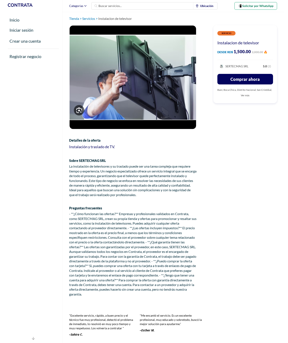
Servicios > (90, 18)
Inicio (14, 19)
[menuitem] (205, 6)
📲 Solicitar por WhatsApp (255, 6)
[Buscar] (96, 6)
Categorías (76, 6)
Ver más (245, 95)
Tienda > (75, 18)
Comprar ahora (245, 79)
